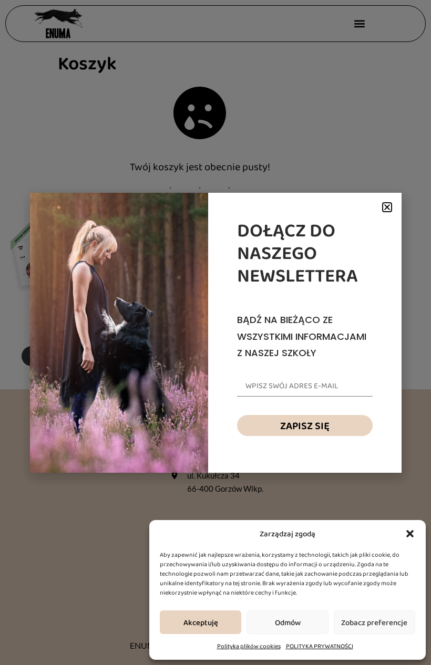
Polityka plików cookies (249, 646)
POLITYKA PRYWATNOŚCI (319, 646)
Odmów (288, 622)
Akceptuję (200, 622)
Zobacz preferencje (374, 622)
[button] (410, 533)
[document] (215, 332)
